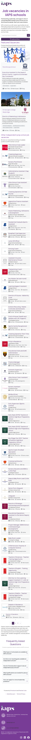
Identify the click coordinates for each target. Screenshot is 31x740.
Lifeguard (11, 496)
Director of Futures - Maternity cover (18, 296)
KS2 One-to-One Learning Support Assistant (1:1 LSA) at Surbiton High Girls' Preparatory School (18, 581)
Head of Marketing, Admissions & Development (18, 212)
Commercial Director (15, 461)
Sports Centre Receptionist (17, 326)
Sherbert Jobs (23, 690)
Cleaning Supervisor (15, 154)
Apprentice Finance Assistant (18, 201)
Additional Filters (15, 39)
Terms (18, 694)
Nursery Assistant (14, 387)
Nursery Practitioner (15, 162)
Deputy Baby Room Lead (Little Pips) (18, 479)
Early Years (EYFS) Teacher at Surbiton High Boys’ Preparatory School (19, 417)
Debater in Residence (15, 605)
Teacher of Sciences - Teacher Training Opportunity (18, 558)
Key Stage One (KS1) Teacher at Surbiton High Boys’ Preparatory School (18, 440)
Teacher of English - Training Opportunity (17, 569)
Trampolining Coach (15, 269)
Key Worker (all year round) (17, 279)
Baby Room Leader (14, 538)
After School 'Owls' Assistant (18, 377)
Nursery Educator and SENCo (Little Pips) (18, 470)
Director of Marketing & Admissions (14, 116)
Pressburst (13, 690)
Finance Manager (14, 362)
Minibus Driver (13, 394)
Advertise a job (11, 694)
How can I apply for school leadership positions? (14, 680)
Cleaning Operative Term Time (18, 334)
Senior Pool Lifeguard (15, 488)
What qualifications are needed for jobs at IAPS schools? (15, 673)
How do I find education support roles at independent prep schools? (14, 666)
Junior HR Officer (13, 241)
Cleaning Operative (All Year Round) (17, 193)
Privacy (23, 694)
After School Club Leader (16, 145)
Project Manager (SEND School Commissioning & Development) (18, 527)
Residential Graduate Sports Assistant (17, 223)
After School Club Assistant (17, 182)
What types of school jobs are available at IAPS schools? (15, 652)
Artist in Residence (14, 341)
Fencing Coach (13, 249)
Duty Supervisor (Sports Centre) (16, 405)
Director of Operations (12, 614)
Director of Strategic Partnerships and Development (18, 504)
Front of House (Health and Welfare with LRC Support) (17, 317)
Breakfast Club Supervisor (17, 233)
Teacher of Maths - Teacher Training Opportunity (17, 594)
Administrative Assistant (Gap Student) (18, 172)
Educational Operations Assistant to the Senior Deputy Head (18, 515)
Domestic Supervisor (15, 370)
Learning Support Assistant (17, 286)
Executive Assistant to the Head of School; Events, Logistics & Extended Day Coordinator (14, 74)
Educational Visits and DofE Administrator (17, 352)
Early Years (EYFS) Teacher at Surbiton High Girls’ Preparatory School (18, 429)
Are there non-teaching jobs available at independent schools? (14, 659)
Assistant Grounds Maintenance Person (15, 259)
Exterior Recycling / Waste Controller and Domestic (17, 308)
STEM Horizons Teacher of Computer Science (17, 547)
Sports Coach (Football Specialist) (16, 451)
